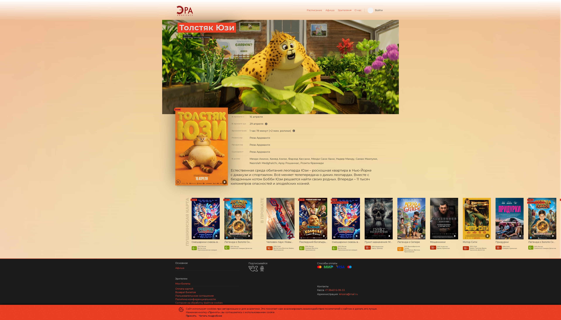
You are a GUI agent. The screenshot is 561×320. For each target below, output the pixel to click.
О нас (358, 10)
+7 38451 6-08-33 (335, 290)
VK (253, 268)
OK (262, 268)
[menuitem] (314, 10)
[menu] (278, 10)
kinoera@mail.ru (348, 294)
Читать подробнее (210, 315)
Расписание (314, 10)
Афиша (329, 10)
